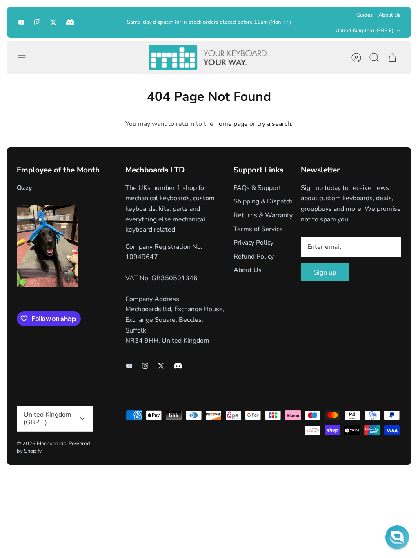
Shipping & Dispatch (263, 201)
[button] (397, 537)
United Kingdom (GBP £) (365, 30)
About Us (389, 15)
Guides (364, 15)
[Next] (299, 22)
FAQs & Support (257, 187)
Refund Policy (253, 256)
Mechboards (51, 443)
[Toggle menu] (26, 57)
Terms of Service (258, 229)
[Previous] (119, 22)
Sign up (325, 272)
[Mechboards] (209, 57)
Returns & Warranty (263, 215)
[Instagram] (37, 22)
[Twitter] (53, 22)
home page (231, 123)
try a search (274, 123)
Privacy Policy (253, 242)
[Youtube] (21, 22)
